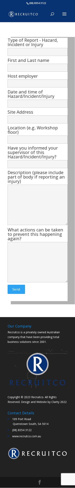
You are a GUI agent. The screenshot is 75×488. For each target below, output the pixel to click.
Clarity (55, 402)
